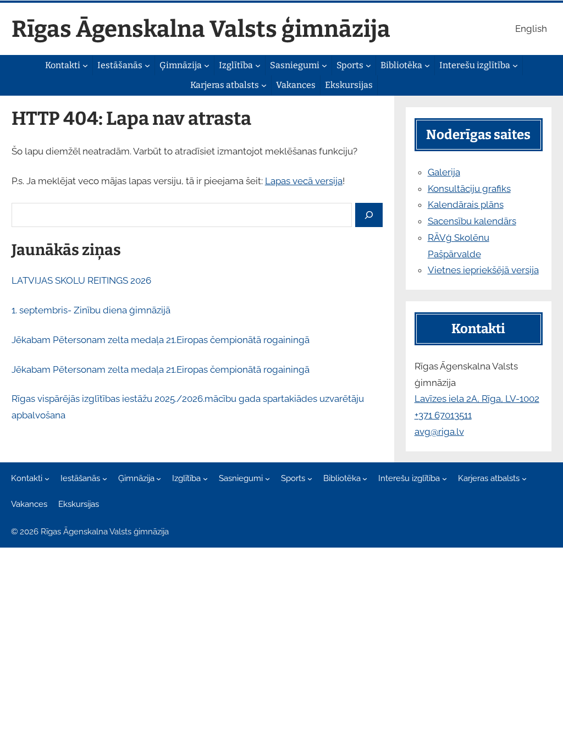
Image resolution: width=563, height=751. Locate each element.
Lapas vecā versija (304, 180)
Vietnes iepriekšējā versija (483, 269)
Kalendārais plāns (466, 204)
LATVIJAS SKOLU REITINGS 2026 (81, 280)
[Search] (369, 215)
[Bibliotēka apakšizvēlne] (427, 65)
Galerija (444, 172)
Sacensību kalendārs (472, 221)
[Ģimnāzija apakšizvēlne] (206, 65)
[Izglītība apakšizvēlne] (258, 65)
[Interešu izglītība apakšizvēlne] (515, 65)
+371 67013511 (443, 415)
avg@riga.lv (439, 431)
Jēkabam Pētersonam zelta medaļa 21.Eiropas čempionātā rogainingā (161, 339)
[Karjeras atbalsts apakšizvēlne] (264, 85)
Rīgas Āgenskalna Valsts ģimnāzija (201, 29)
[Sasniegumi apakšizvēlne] (324, 65)
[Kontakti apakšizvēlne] (85, 65)
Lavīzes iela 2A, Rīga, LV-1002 (477, 398)
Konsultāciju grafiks (469, 188)
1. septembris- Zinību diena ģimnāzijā (91, 310)
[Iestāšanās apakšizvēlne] (147, 65)
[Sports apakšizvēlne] (368, 65)
